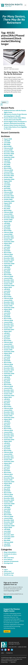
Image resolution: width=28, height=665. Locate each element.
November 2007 (9, 535)
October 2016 (8, 350)
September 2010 (9, 482)
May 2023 (7, 208)
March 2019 (7, 296)
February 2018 (8, 320)
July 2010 (7, 485)
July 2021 (7, 245)
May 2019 (7, 293)
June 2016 (7, 357)
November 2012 (9, 436)
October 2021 (8, 240)
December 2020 (9, 258)
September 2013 (9, 417)
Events (6, 556)
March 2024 (7, 190)
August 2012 (8, 441)
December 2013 (9, 412)
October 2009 (8, 502)
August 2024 (8, 181)
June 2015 (7, 379)
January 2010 (8, 496)
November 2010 (9, 478)
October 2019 (8, 284)
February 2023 (8, 212)
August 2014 (8, 397)
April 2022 (7, 229)
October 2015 (8, 372)
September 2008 (9, 526)
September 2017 (9, 329)
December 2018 (9, 302)
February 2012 (8, 452)
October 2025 (8, 155)
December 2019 (9, 280)
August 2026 (8, 139)
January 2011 (8, 476)
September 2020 (9, 263)
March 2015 (7, 384)
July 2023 (7, 205)
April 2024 (7, 188)
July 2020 (7, 267)
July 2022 (7, 223)
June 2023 (7, 207)
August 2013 (8, 419)
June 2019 (7, 291)
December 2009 (9, 498)
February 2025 (8, 170)
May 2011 (7, 469)
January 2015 (8, 388)
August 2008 (8, 527)
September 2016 (9, 351)
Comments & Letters (10, 554)
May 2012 (7, 447)
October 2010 (8, 480)
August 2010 (8, 483)
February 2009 (8, 516)
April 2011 (7, 470)
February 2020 (8, 276)
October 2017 (8, 328)
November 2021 (9, 238)
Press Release (8, 559)
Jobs (2, 653)
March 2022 (7, 230)
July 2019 (7, 289)
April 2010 (7, 491)
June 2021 (7, 247)
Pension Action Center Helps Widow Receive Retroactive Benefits (15, 119)
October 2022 (8, 219)
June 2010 (7, 487)
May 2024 (7, 186)
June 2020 (7, 269)
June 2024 (7, 185)
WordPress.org (8, 575)
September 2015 (9, 373)
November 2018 (9, 304)
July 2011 (7, 465)
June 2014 (7, 401)
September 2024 (9, 179)
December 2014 (9, 390)
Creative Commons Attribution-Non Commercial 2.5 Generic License (11, 659)
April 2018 (7, 317)
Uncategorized (8, 563)
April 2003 (7, 546)
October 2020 (8, 262)
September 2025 (9, 157)
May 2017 (7, 337)
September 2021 (9, 241)
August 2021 (8, 243)
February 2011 (8, 474)
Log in (6, 569)
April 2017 (7, 339)
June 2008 (7, 531)
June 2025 (7, 163)
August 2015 (8, 375)
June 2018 (7, 313)
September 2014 (9, 395)
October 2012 (8, 438)
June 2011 (7, 467)
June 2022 (7, 225)
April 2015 (7, 383)
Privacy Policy (4, 662)
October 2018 (8, 306)
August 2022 (8, 221)
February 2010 (8, 494)
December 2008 (9, 520)
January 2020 (8, 278)
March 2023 (7, 210)
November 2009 (9, 500)
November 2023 (9, 197)
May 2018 (7, 315)
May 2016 (7, 359)
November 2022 (9, 218)
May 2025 (7, 164)
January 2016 (8, 366)
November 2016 (9, 348)
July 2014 (7, 399)
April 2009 (7, 513)
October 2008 (8, 524)
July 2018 (7, 311)
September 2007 (9, 537)
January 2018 (8, 322)
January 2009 (8, 518)
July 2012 (7, 443)
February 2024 (8, 192)
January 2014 (8, 410)
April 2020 (7, 273)
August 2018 (8, 309)
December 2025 (9, 152)
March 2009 (8, 514)
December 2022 (9, 216)
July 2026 (7, 141)
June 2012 (7, 445)
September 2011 (9, 461)
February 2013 (8, 430)
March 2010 (7, 493)
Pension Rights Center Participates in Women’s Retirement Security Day (15, 122)
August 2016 (8, 353)
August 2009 (8, 505)
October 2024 (8, 177)
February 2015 (8, 386)
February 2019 (8, 298)
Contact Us (9, 653)
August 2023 (8, 203)
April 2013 (7, 427)
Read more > (8, 95)
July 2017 (7, 333)
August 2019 (8, 287)
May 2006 (7, 540)
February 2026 (8, 148)
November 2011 (9, 458)
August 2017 (8, 331)
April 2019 (7, 295)
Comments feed (9, 573)
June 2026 (7, 142)
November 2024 (9, 175)
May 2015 (7, 381)
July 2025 (7, 161)
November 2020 (9, 260)
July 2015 (7, 377)
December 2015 (9, 368)
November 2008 (9, 522)
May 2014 (7, 403)
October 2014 (8, 394)
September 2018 (9, 307)
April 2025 (7, 166)
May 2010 (7, 489)
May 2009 (7, 511)
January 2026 (8, 150)
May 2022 (7, 227)
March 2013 (7, 428)
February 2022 (8, 232)
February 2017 (8, 342)
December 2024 (9, 174)
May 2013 (7, 425)
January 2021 (8, 256)
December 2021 (9, 236)
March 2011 (7, 472)
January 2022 (8, 234)
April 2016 (7, 361)
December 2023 (9, 196)
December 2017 (8, 324)
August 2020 (8, 265)
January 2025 (8, 172)
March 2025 (7, 168)
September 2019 (9, 285)
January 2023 (8, 214)
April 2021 (7, 251)
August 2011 (8, 463)
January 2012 (8, 454)
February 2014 (8, 408)
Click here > (8, 597)
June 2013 (7, 423)
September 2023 (9, 201)
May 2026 (7, 144)
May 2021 (7, 249)
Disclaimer (13, 662)
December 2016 (9, 346)
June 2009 (7, 509)
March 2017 (7, 340)
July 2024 (7, 183)
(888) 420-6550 (22, 647)
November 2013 (9, 414)
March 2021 (7, 252)
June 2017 (7, 335)
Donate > (7, 631)
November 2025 (9, 153)
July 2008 (7, 529)
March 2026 (7, 146)
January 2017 (8, 344)
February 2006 (8, 542)
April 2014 (7, 405)
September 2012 (9, 439)
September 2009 (9, 503)
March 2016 (7, 362)
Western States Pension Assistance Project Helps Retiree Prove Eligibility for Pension (15, 127)
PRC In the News (9, 557)
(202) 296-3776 (12, 647)
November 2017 (9, 326)
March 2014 (7, 406)
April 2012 (7, 449)
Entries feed (7, 571)
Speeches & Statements (11, 561)
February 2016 (8, 364)
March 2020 (7, 274)
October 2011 (8, 459)
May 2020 (7, 271)
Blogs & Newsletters (10, 552)
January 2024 (8, 194)
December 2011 (8, 456)
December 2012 (9, 434)
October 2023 (8, 199)
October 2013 (8, 415)
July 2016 (7, 355)
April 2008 (7, 533)
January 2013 (8, 432)
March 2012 (7, 450)
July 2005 (7, 544)
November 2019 (9, 282)
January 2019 (8, 300)
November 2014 (9, 392)
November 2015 (9, 370)
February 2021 (8, 254)
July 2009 (7, 507)
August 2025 (8, 159)
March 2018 (7, 318)
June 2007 (7, 538)
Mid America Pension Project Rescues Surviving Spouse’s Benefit (15, 115)
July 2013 (7, 421)
